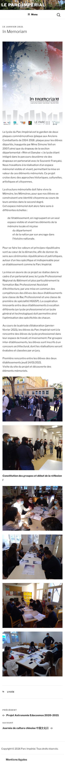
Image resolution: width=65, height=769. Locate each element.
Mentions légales (16, 759)
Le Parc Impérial (23, 4)
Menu (34, 14)
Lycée (11, 692)
